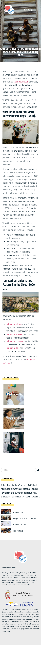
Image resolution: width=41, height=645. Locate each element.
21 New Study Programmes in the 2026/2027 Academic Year (20, 498)
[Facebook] (25, 10)
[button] (12, 20)
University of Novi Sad (14, 334)
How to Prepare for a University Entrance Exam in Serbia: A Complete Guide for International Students (19, 494)
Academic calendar (19, 524)
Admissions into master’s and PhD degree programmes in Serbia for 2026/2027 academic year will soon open (20, 491)
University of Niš (12, 348)
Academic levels (18, 512)
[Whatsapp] (32, 10)
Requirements (18, 531)
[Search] (38, 470)
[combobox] (18, 470)
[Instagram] (29, 10)
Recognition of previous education (25, 518)
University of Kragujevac (14, 341)
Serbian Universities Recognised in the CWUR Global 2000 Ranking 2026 (19, 487)
